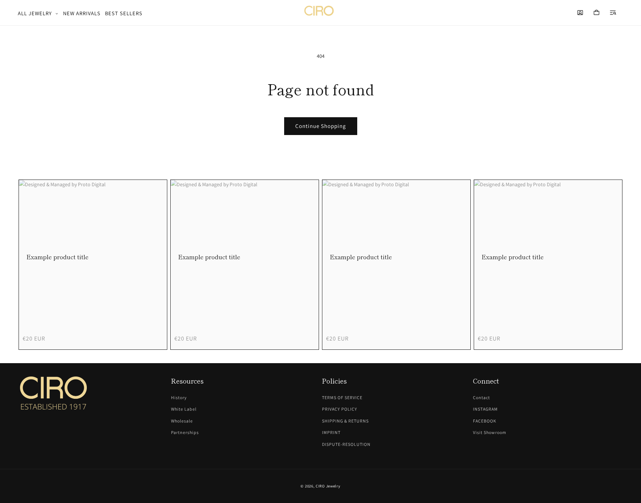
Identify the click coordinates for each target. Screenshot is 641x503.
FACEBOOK (484, 421)
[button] (38, 14)
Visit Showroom (489, 432)
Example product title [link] (57, 257)
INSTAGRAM (485, 409)
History (179, 397)
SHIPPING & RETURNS (345, 421)
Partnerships (185, 432)
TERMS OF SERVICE (342, 397)
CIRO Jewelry (328, 486)
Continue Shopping (320, 125)
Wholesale (182, 421)
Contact (481, 397)
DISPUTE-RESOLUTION (346, 444)
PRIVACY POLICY (339, 409)
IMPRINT (331, 432)
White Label (184, 409)
